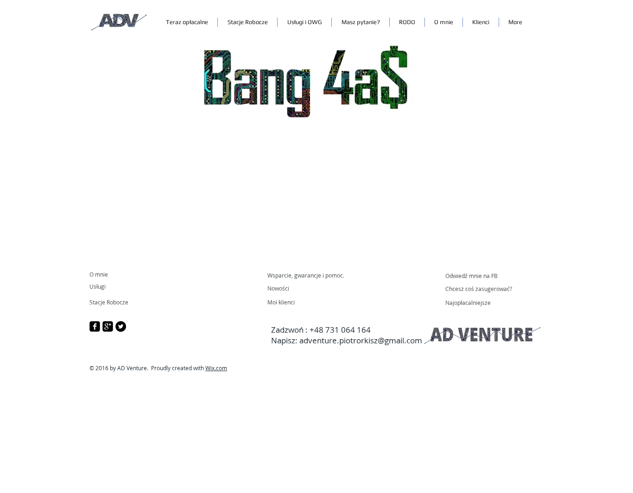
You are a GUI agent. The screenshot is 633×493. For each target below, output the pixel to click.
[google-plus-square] (107, 326)
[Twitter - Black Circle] (120, 326)
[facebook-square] (94, 326)
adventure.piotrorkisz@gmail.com (360, 340)
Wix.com (216, 368)
